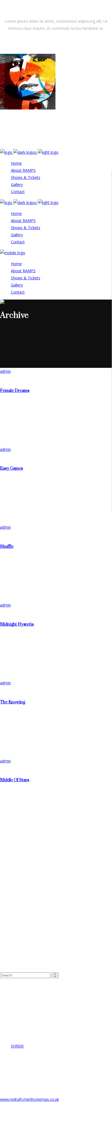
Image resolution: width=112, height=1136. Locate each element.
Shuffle (7, 546)
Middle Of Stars (14, 780)
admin (5, 371)
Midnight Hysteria (17, 624)
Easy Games (11, 468)
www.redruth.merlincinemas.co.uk (29, 1099)
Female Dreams (14, 390)
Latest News (28, 884)
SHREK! (17, 1046)
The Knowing (12, 702)
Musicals (24, 891)
